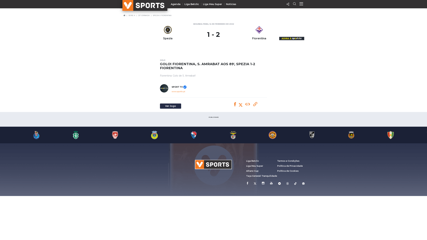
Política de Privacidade (290, 166)
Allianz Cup (252, 171)
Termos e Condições (288, 161)
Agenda (175, 4)
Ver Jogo (170, 106)
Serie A (131, 15)
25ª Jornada (144, 15)
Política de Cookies (288, 171)
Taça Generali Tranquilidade (261, 176)
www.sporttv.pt (178, 91)
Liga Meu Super (212, 4)
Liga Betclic (191, 4)
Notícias (231, 4)
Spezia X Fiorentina (162, 15)
